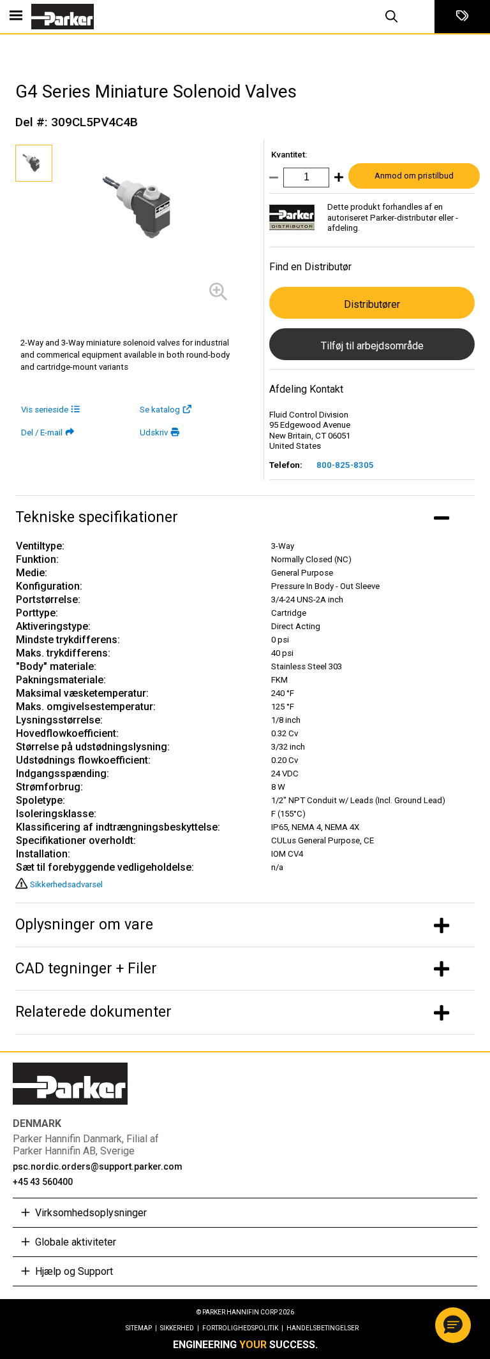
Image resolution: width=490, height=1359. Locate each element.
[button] (453, 1325)
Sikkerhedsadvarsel (66, 884)
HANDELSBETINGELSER (322, 1328)
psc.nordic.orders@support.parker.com (97, 1166)
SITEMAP (141, 1328)
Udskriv (154, 432)
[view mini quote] (462, 16)
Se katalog (160, 409)
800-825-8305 (345, 465)
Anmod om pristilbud (414, 175)
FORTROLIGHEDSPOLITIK (242, 1328)
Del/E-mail (42, 432)
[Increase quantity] (336, 180)
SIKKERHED (179, 1328)
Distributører (372, 304)
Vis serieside (44, 409)
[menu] (16, 17)
